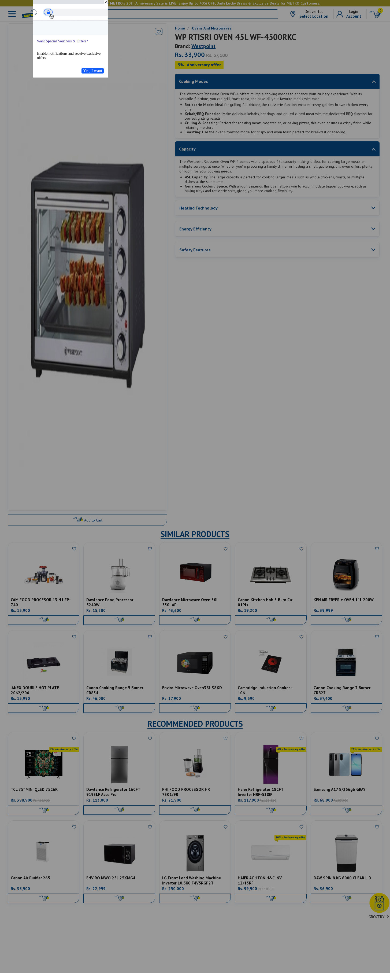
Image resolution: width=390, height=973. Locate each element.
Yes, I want (92, 70)
